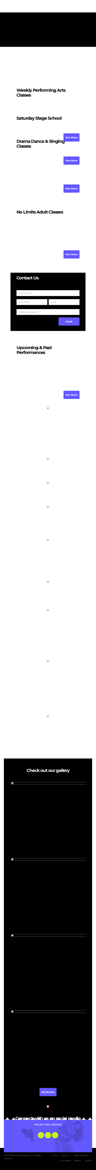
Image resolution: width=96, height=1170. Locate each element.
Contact (88, 1160)
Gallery (77, 1160)
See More (71, 137)
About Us (65, 1155)
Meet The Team (81, 1155)
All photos (47, 1092)
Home (55, 1155)
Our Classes (65, 1160)
